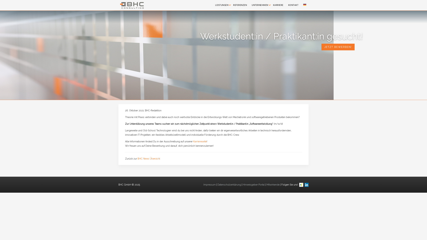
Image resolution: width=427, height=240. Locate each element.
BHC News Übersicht (149, 158)
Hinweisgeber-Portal (254, 184)
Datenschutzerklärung (229, 184)
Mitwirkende (273, 184)
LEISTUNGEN (221, 5)
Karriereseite (200, 141)
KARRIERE (278, 5)
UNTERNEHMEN (260, 5)
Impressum (209, 184)
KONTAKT (293, 5)
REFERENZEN (240, 5)
